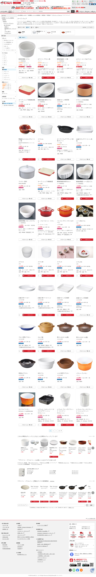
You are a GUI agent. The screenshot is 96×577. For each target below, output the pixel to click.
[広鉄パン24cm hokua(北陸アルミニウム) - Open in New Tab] (34, 487)
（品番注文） (10, 11)
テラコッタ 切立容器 (82, 100)
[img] (6, 2)
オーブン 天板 (52, 472)
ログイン (16, 2)
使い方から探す (6, 538)
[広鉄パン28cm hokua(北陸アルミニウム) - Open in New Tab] (54, 487)
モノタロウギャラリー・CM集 (23, 538)
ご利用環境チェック (41, 559)
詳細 (68, 11)
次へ (59, 430)
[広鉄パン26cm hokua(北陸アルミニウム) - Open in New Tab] (44, 487)
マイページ (15, 4)
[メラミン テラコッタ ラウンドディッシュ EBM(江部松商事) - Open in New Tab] (82, 442)
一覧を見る (52, 481)
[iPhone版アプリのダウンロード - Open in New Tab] (75, 564)
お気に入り (93, 11)
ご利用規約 (39, 552)
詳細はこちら (71, 507)
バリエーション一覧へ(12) (27, 77)
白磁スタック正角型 (63, 298)
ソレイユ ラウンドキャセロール (65, 221)
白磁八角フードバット (44, 298)
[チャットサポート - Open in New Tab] (79, 2)
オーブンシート (75, 473)
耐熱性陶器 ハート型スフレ (84, 181)
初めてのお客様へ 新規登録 (29, 2)
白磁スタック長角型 (82, 298)
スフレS (59, 262)
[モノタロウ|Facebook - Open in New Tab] (77, 571)
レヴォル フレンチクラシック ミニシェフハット (84, 410)
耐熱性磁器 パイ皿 (62, 59)
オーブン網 (29, 473)
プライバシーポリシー (42, 557)
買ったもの (87, 11)
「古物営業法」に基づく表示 (43, 555)
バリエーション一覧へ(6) (85, 387)
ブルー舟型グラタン (25, 337)
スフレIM (40, 262)
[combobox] (44, 11)
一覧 (33, 27)
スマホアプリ (5, 546)
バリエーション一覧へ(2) (27, 116)
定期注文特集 (5, 537)
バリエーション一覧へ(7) (46, 239)
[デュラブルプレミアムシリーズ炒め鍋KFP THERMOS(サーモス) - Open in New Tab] (73, 487)
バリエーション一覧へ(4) (27, 424)
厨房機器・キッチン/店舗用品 (34, 15)
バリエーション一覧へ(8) (65, 116)
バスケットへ (49, 77)
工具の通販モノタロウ (22, 15)
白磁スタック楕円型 (63, 100)
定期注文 (22, 4)
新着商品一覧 (5, 529)
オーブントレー (52, 473)
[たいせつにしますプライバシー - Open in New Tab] (92, 570)
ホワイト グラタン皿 (44, 59)
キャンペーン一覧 (6, 535)
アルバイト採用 (20, 544)
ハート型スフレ (81, 221)
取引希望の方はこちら (22, 554)
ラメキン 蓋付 (23, 181)
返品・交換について (86, 528)
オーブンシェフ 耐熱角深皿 (27, 100)
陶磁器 (22, 37)
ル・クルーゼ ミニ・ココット (46, 221)
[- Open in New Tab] (73, 535)
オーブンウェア (17, 11)
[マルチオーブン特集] (21, 476)
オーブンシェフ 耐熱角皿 (45, 181)
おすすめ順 (89, 27)
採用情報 (18, 542)
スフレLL (40, 139)
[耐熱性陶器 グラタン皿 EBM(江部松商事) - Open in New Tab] (54, 442)
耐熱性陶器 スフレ (24, 59)
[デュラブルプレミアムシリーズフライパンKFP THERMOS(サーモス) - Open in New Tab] (63, 487)
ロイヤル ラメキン (24, 409)
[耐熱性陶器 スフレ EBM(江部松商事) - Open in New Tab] (44, 442)
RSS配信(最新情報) (6, 548)
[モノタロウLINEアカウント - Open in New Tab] (74, 571)
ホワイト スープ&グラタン (84, 59)
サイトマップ (40, 561)
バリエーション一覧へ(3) (65, 77)
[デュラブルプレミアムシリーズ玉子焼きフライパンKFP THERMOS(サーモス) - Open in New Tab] (82, 487)
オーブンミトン (75, 472)
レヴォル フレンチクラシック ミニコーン (65, 410)
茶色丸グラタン (23, 373)
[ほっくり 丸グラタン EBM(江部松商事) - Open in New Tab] (63, 442)
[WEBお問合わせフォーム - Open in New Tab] (74, 2)
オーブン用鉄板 (52, 470)
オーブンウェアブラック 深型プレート (65, 140)
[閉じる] (56, 26)
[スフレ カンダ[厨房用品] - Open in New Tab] (34, 442)
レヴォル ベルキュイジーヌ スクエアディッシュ (46, 410)
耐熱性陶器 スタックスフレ (27, 221)
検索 (73, 11)
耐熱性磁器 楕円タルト (64, 181)
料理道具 (49, 15)
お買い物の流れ (72, 526)
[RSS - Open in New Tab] (81, 571)
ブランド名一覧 (6, 527)
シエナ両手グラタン (63, 373)
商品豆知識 (5, 544)
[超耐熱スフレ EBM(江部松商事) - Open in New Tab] (25, 442)
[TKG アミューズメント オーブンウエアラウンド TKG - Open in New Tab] (73, 442)
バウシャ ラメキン (81, 373)
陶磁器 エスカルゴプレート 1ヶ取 (27, 140)
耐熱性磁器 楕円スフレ (45, 100)
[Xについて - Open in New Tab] (70, 571)
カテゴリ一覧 (5, 525)
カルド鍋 (40, 337)
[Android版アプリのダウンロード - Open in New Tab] (88, 564)
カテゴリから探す (4, 11)
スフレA (21, 262)
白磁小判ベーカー (24, 298)
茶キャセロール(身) (63, 337)
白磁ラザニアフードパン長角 (84, 140)
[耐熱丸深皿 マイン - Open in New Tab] (25, 487)
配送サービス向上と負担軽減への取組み (25, 536)
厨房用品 (43, 15)
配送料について (72, 528)
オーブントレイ (75, 470)
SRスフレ (41, 373)
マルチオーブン (30, 470)
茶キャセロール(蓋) (82, 337)
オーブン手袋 (30, 472)
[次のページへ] (93, 448)
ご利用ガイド (74, 524)
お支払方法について (86, 526)
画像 (28, 27)
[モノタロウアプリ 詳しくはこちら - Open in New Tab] (82, 560)
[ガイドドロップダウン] (85, 3)
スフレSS (79, 262)
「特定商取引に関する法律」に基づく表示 (46, 553)
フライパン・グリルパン (57, 15)
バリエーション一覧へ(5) (27, 198)
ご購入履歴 (28, 4)
